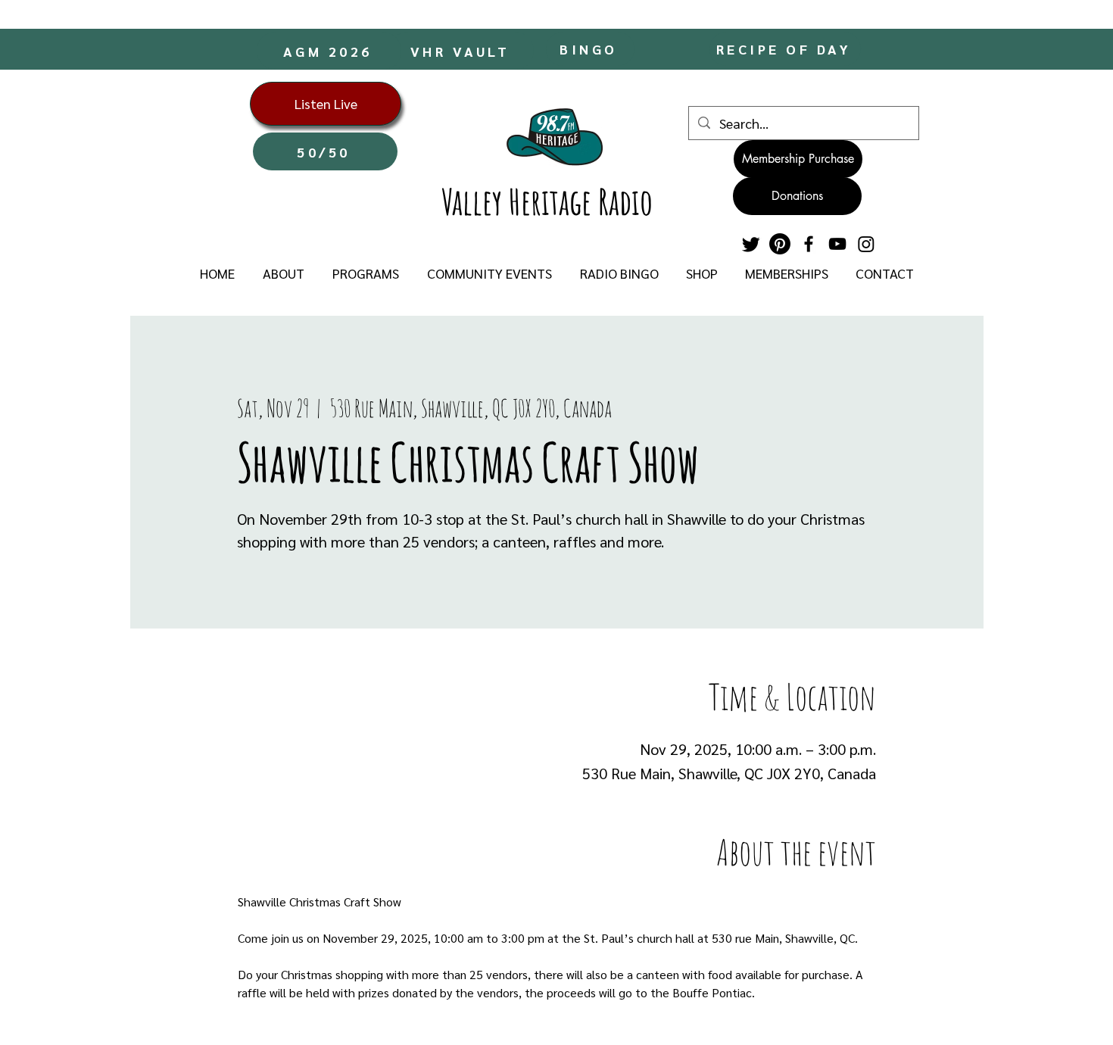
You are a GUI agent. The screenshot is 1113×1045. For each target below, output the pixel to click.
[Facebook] (808, 243)
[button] (283, 273)
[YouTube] (837, 243)
